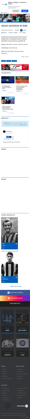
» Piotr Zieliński (5, 400)
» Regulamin (4, 376)
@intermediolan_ (15, 303)
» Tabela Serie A (20, 390)
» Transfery (4, 395)
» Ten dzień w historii (21, 388)
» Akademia (19, 397)
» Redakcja (4, 371)
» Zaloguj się (19, 369)
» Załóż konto (20, 371)
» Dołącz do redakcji (21, 374)
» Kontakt (3, 369)
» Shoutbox (19, 376)
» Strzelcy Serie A (20, 393)
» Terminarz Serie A (21, 395)
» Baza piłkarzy (5, 388)
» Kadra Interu (4, 397)
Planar (27, 417)
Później (16, 11)
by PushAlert (5, 12)
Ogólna (16, 32)
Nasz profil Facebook (16, 292)
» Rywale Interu (5, 390)
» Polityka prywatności (7, 378)
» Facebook (19, 378)
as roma (14, 61)
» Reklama (4, 374)
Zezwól (25, 11)
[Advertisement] (15, 164)
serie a (8, 61)
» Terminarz (4, 393)
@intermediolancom (16, 298)
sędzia (3, 61)
